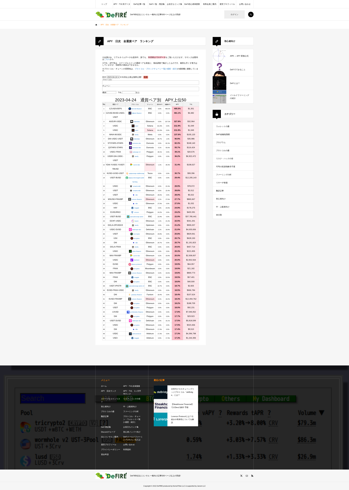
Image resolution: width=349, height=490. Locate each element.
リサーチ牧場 (222, 183)
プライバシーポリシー (110, 449)
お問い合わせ (245, 4)
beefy (137, 134)
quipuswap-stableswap (136, 173)
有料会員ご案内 (209, 4)
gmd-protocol (136, 333)
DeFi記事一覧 (139, 4)
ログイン (234, 14)
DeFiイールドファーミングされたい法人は (133, 438)
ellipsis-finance (137, 113)
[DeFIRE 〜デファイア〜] (111, 14)
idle (137, 195)
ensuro (136, 212)
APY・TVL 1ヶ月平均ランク (132, 392)
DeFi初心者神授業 (192, 4)
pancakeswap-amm (136, 216)
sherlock (136, 260)
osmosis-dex (136, 143)
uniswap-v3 (136, 152)
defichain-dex (136, 229)
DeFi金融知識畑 (223, 134)
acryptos (137, 238)
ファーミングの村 (223, 175)
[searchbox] (106, 82)
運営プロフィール (227, 4)
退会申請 (105, 454)
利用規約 (127, 449)
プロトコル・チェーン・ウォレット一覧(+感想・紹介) (131, 419)
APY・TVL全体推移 (131, 386)
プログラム (221, 142)
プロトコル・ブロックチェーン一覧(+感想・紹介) (156, 69)
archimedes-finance (136, 312)
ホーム (104, 386)
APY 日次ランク (108, 391)
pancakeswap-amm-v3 (136, 286)
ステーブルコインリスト (110, 400)
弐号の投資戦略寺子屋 (225, 166)
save (136, 126)
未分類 (219, 215)
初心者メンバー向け (131, 432)
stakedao (137, 121)
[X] (241, 475)
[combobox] (150, 82)
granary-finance (136, 294)
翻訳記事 (220, 191)
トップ (104, 4)
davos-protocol (137, 264)
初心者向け (221, 199)
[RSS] (252, 475)
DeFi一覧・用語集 (157, 4)
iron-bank (136, 234)
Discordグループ (108, 432)
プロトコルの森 (222, 150)
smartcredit (136, 186)
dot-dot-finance (137, 109)
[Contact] (246, 475)
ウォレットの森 (222, 126)
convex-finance (137, 199)
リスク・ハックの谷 (224, 158)
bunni (136, 221)
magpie (136, 208)
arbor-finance (136, 251)
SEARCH (251, 14)
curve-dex (136, 165)
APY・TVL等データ (121, 4)
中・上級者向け (222, 207)
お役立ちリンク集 (174, 4)
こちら (107, 59)
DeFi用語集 (106, 427)
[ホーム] (96, 25)
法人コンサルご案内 (109, 437)
